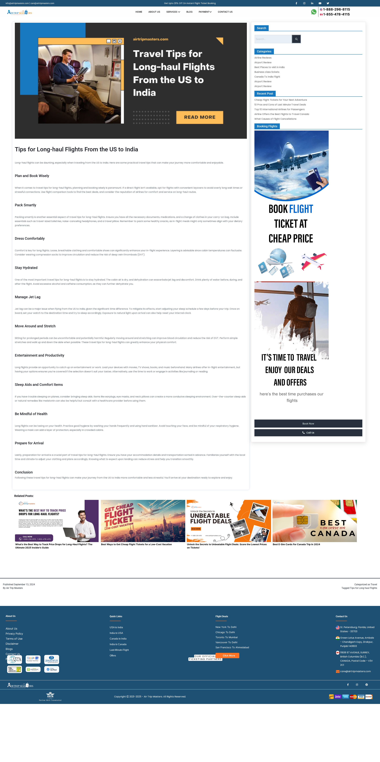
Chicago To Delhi (225, 632)
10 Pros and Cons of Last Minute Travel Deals (280, 104)
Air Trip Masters (14, 588)
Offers (113, 655)
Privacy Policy (14, 633)
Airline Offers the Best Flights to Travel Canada (281, 114)
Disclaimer (12, 643)
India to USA (116, 633)
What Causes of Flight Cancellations (275, 119)
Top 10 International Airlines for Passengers (279, 109)
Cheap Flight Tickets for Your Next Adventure (280, 100)
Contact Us (225, 11)
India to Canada (118, 644)
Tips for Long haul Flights (363, 588)
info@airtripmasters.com (17, 3)
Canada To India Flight (267, 76)
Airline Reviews (262, 57)
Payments (12, 659)
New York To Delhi (226, 627)
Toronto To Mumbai (227, 637)
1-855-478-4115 (336, 14)
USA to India (116, 627)
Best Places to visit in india (269, 67)
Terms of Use (14, 638)
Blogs (9, 648)
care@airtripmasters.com (42, 3)
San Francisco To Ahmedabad (232, 647)
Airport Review (262, 62)
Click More (229, 655)
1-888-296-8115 (336, 9)
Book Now (308, 423)
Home (139, 11)
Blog (189, 11)
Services (172, 11)
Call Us (310, 432)
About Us (154, 11)
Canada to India (118, 639)
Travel (374, 584)
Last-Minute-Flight (119, 650)
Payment (204, 11)
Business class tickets (266, 72)
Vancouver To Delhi (226, 642)
